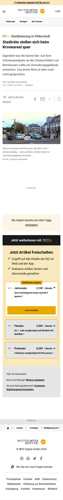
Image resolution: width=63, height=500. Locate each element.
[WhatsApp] (28, 458)
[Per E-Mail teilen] (43, 99)
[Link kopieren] (28, 99)
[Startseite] (8, 428)
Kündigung (12, 488)
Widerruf (52, 488)
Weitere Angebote (35, 380)
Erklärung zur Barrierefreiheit (39, 483)
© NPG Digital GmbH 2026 (31, 449)
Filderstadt (10, 21)
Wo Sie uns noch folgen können (34, 466)
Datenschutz (49, 479)
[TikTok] (34, 458)
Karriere (27, 479)
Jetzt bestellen (31, 310)
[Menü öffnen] (4, 11)
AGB (37, 479)
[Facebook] (41, 458)
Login (57, 11)
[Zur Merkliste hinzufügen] (58, 99)
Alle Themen (37, 21)
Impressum (38, 488)
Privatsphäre (13, 479)
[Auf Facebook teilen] (35, 99)
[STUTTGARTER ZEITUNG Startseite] (31, 11)
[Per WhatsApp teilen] (49, 99)
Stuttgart (23, 21)
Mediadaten (14, 483)
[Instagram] (21, 458)
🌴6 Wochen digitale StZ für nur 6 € (32, 2)
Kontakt (25, 488)
